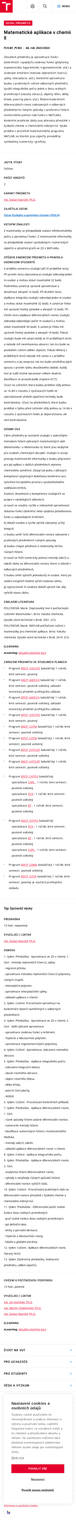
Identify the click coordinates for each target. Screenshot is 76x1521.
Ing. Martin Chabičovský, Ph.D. (22, 1308)
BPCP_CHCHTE (30, 715)
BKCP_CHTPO (29, 821)
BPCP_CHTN (29, 876)
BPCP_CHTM (29, 738)
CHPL (31, 782)
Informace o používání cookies (21, 1505)
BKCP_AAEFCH (30, 680)
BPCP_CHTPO (29, 776)
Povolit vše (37, 1468)
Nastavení (38, 1479)
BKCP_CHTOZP (30, 761)
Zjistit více (17, 1457)
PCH (31, 794)
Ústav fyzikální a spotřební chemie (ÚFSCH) (32, 215)
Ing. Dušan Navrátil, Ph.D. (20, 199)
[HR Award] (9, 1512)
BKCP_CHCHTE (30, 668)
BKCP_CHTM (29, 726)
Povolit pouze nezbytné (38, 1490)
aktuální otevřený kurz (32, 653)
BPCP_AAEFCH (30, 697)
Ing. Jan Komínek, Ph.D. (18, 1302)
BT (30, 805)
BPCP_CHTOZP (30, 750)
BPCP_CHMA (29, 865)
